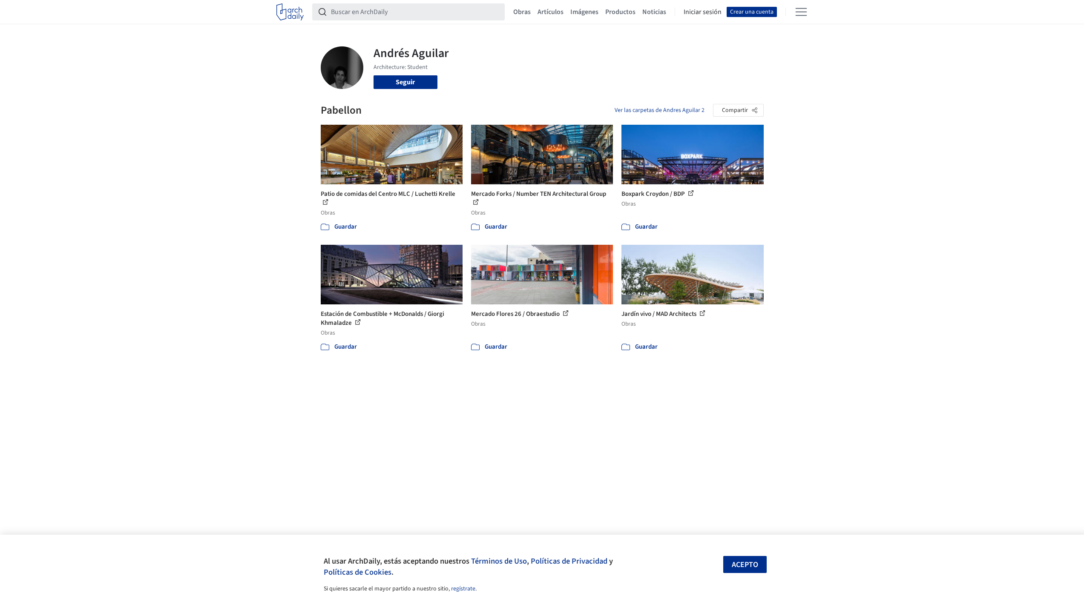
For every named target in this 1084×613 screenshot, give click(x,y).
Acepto (745, 564)
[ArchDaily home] (290, 11)
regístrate (463, 588)
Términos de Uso (499, 561)
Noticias (654, 12)
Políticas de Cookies (357, 572)
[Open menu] (801, 12)
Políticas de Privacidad (569, 561)
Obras (522, 12)
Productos (620, 12)
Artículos (551, 12)
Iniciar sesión (703, 12)
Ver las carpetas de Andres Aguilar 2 (659, 110)
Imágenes (584, 12)
